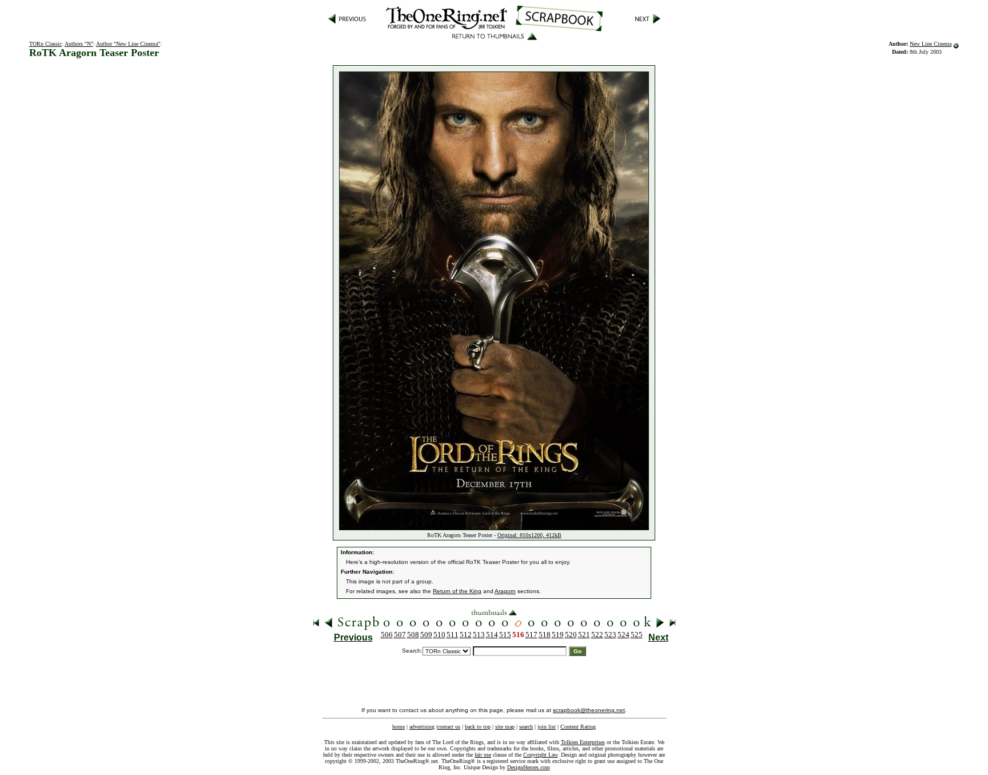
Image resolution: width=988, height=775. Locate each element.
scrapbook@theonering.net (589, 710)
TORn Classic (45, 44)
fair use (483, 755)
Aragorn (505, 591)
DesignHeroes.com (528, 767)
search (526, 727)
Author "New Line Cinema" (128, 44)
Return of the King (457, 591)
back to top (478, 727)
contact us (448, 727)
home (398, 727)
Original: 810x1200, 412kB (529, 535)
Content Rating (578, 727)
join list (546, 727)
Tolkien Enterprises (583, 742)
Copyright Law (540, 755)
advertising (422, 727)
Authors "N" (79, 44)
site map (505, 727)
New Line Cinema (930, 44)
